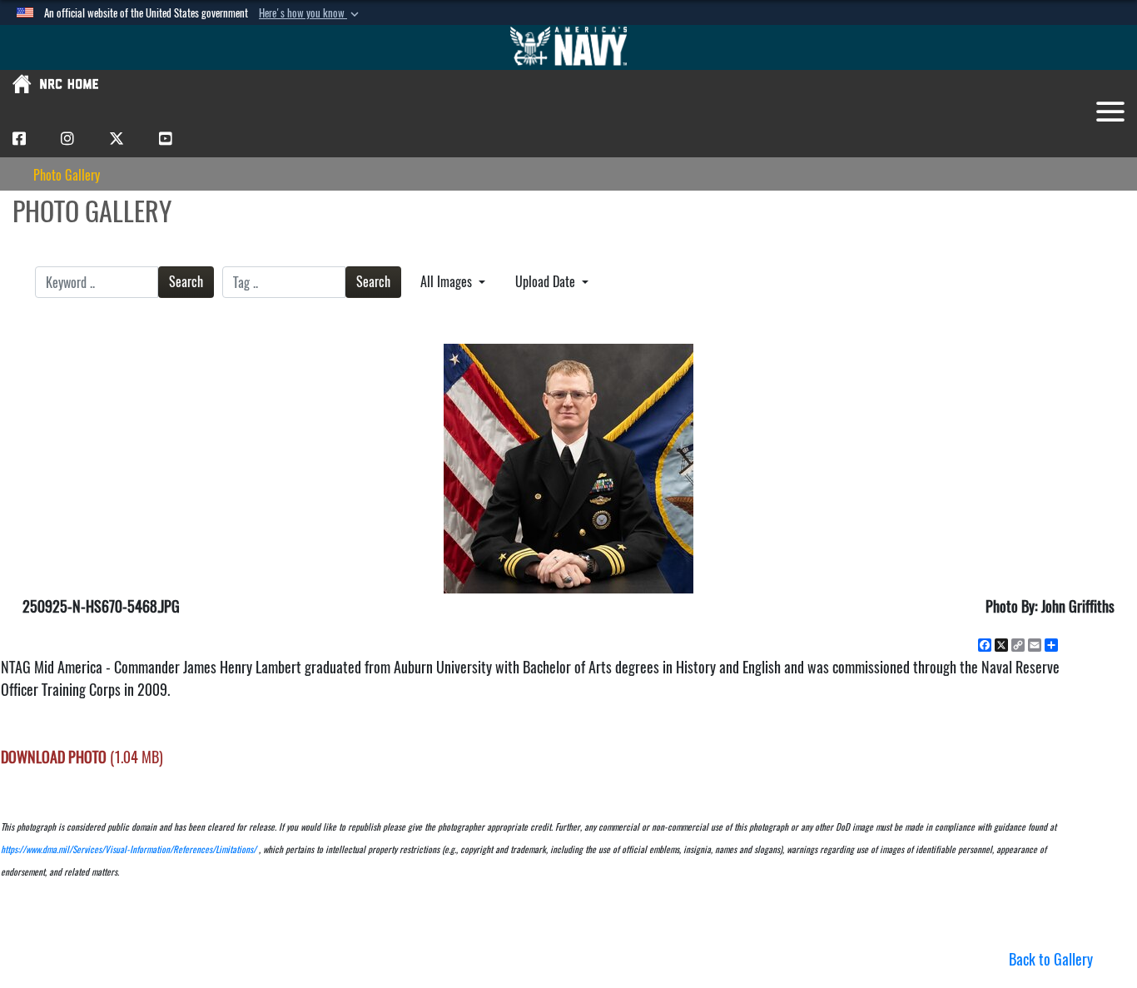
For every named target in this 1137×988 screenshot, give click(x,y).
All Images (447, 281)
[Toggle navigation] (1110, 112)
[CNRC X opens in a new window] (116, 137)
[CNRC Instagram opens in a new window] (67, 137)
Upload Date (546, 281)
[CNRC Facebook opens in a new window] (19, 137)
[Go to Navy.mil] (568, 47)
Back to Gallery (1051, 959)
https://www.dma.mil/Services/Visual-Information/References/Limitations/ (128, 849)
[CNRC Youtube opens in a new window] (165, 137)
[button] (310, 13)
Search (186, 281)
